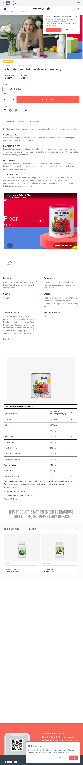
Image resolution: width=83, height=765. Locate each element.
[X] (5, 110)
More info (62, 758)
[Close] (3, 2)
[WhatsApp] (16, 110)
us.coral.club (51, 25)
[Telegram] (10, 110)
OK (73, 758)
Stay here (69, 30)
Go (53, 30)
